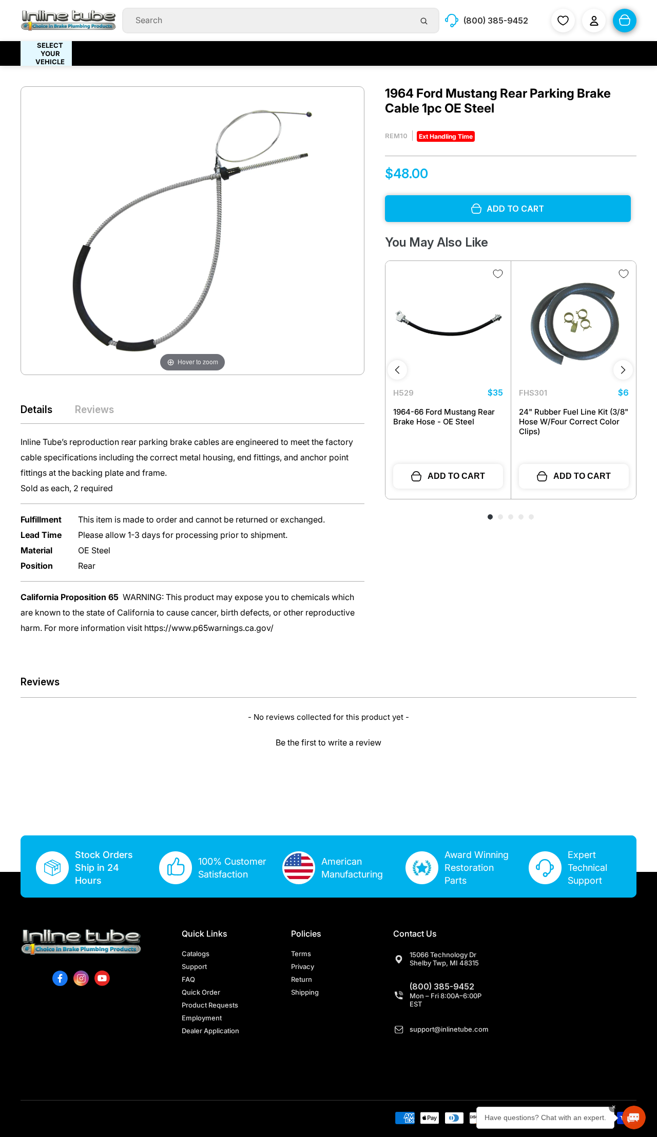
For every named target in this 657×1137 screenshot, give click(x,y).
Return (301, 979)
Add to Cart (456, 476)
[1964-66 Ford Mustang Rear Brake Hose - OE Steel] (448, 324)
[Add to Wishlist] (498, 274)
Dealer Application (210, 1031)
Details (36, 409)
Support (194, 966)
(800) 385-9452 (442, 986)
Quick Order (201, 992)
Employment (202, 1018)
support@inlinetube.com (449, 1029)
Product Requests (210, 1005)
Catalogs (195, 953)
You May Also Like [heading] (436, 242)
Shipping (305, 992)
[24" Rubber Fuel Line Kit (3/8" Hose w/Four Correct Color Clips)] (574, 324)
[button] (328, 741)
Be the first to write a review (328, 742)
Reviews (94, 409)
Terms (301, 953)
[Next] (623, 370)
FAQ (188, 979)
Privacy (302, 966)
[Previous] (397, 370)
